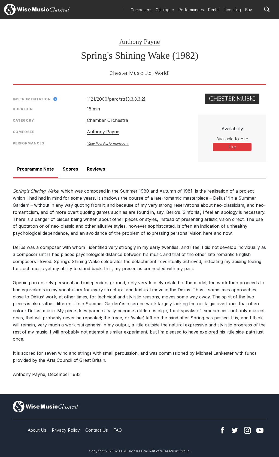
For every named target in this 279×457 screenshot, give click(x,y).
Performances (191, 9)
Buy (248, 9)
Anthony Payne (139, 41)
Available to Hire (232, 138)
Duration (23, 109)
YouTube (259, 430)
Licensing (232, 9)
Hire (232, 146)
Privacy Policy (66, 430)
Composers (141, 9)
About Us (37, 430)
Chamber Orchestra (107, 120)
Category (23, 120)
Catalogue (165, 9)
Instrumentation (32, 99)
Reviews (96, 169)
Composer (24, 132)
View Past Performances (106, 143)
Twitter (234, 430)
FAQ (117, 430)
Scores (70, 169)
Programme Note (35, 169)
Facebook (222, 430)
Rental (213, 9)
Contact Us (96, 430)
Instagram (247, 430)
